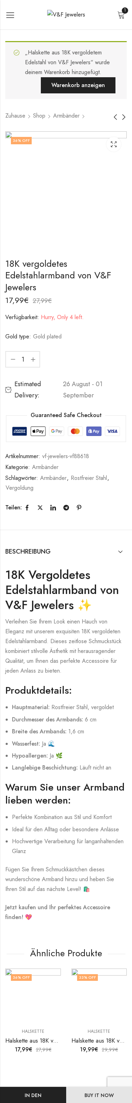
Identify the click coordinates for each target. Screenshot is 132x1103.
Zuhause (15, 116)
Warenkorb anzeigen (78, 85)
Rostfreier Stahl (89, 478)
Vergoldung (19, 488)
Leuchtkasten (113, 144)
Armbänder (66, 116)
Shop (39, 116)
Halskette (33, 1031)
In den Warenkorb (33, 1097)
